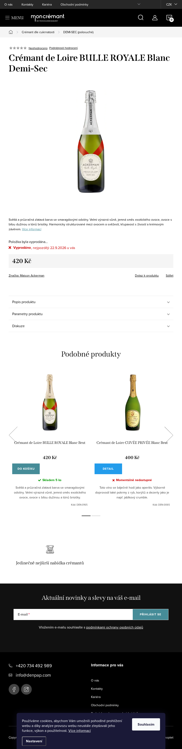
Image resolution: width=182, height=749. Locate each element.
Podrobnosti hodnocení (63, 48)
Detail (108, 469)
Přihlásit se (150, 614)
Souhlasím (146, 724)
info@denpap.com (33, 675)
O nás (8, 4)
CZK (169, 4)
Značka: (26, 275)
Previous (13, 435)
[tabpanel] (50, 440)
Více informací (79, 730)
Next (168, 435)
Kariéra (47, 4)
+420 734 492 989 (34, 665)
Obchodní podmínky (74, 4)
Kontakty (27, 4)
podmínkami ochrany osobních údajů (114, 627)
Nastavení (34, 741)
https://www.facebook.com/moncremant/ (14, 689)
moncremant (26, 689)
